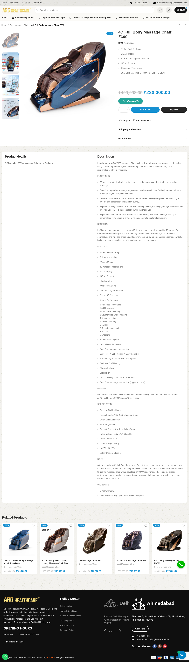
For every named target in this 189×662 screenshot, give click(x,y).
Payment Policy (67, 630)
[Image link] (21, 599)
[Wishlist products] (160, 10)
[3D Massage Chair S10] (94, 540)
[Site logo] (16, 10)
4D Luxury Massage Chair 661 (131, 560)
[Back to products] (182, 25)
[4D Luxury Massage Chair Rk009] (170, 540)
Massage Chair (23, 619)
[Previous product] (179, 25)
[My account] (168, 10)
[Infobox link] (138, 3)
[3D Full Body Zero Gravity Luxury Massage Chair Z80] (57, 540)
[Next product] (186, 25)
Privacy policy (66, 606)
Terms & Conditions (68, 611)
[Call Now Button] (181, 566)
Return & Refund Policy (70, 616)
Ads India (50, 657)
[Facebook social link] (154, 646)
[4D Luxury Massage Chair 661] (132, 540)
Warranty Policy (67, 625)
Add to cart (145, 110)
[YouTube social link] (165, 646)
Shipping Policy (67, 620)
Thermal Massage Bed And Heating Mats (32, 622)
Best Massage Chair (19, 25)
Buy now (174, 110)
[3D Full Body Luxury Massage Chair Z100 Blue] (19, 540)
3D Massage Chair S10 (90, 560)
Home (4, 25)
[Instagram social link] (160, 646)
